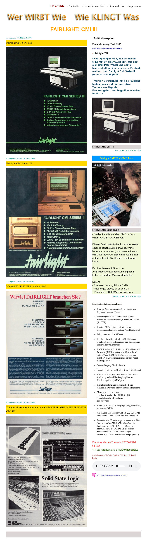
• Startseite (73, 6)
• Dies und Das (115, 6)
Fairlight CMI (101, 53)
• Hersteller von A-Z (93, 6)
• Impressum (134, 6)
